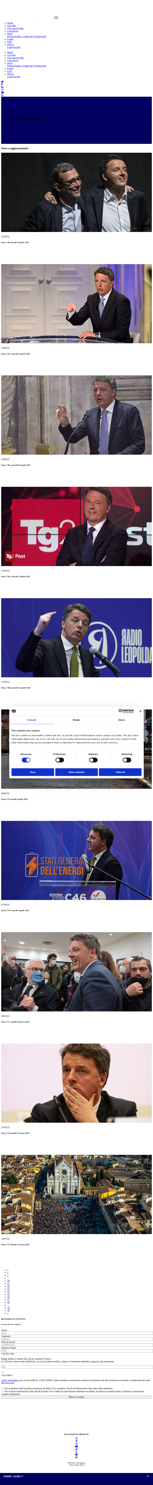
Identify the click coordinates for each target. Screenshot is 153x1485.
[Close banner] (140, 711)
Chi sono (11, 25)
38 (8, 1302)
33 (8, 1289)
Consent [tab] (31, 720)
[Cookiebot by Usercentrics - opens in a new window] (121, 711)
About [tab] (121, 720)
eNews (10, 44)
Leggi (10, 47)
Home (10, 23)
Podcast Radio (14, 36)
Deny (33, 772)
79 (8, 1310)
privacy (82, 1463)
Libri (9, 42)
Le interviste (27, 36)
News (10, 33)
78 (8, 1307)
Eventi (10, 39)
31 (8, 1283)
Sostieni (7, 1476)
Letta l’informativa (10, 1380)
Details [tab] (76, 720)
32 (8, 1286)
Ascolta (17, 1476)
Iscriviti (16, 47)
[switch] (59, 760)
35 (8, 1294)
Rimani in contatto (76, 1397)
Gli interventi (40, 36)
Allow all (120, 772)
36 (8, 1297)
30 (8, 1280)
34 (8, 1291)
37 (8, 1299)
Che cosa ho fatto (15, 28)
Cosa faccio (12, 31)
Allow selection (77, 772)
